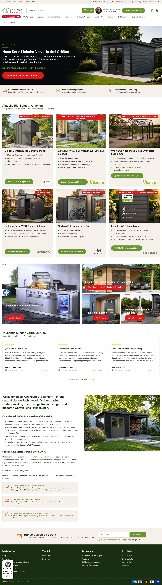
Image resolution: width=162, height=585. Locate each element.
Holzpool (68, 17)
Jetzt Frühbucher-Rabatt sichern (21, 75)
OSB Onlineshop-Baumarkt (19, 582)
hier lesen (89, 379)
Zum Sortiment (15, 318)
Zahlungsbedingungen (91, 562)
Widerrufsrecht (128, 562)
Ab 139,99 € (101, 318)
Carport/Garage (83, 17)
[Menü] (12, 561)
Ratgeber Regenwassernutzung (15, 562)
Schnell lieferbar (135, 318)
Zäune (97, 17)
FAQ (4, 556)
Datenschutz (127, 559)
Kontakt (5, 559)
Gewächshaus (54, 17)
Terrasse (109, 17)
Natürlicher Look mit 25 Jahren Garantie (105, 287)
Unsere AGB (127, 556)
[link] (81, 55)
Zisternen (122, 17)
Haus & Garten (137, 17)
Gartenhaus (28, 17)
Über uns (46, 556)
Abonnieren (138, 534)
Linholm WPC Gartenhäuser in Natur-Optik (109, 282)
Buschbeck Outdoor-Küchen (22, 305)
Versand (85, 559)
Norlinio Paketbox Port (100, 312)
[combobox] (60, 10)
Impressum (127, 565)
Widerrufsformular (90, 565)
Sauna (40, 17)
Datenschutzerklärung (110, 540)
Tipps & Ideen (9, 23)
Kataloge (46, 559)
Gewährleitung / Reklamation (14, 571)
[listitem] (98, 2)
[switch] (8, 576)
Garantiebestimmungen (92, 556)
